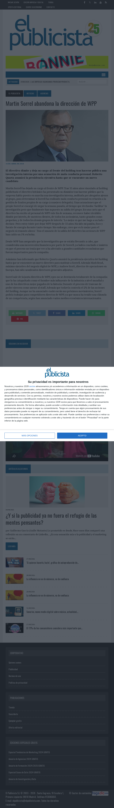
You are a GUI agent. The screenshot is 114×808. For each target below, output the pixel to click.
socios (32, 386)
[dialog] (57, 404)
